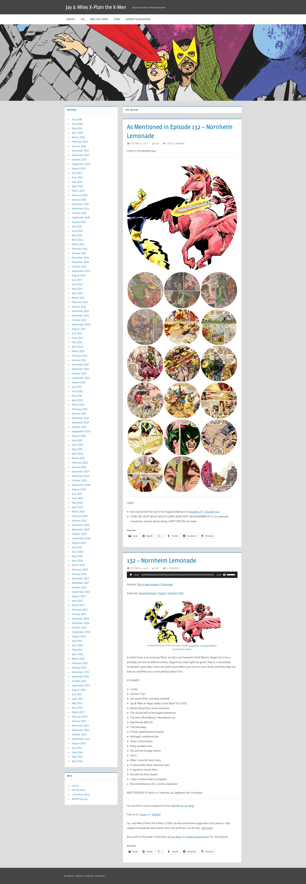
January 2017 (79, 614)
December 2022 (80, 311)
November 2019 (80, 475)
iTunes (143, 814)
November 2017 (80, 582)
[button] (182, 216)
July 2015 (77, 694)
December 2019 (80, 471)
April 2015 (77, 707)
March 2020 (78, 458)
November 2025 (80, 155)
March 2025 (78, 190)
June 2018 (77, 551)
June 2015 (77, 698)
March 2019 (78, 511)
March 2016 (78, 658)
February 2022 (79, 355)
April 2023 (77, 293)
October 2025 (79, 159)
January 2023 (79, 306)
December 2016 (80, 618)
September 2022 (81, 324)
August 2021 (79, 382)
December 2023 (80, 257)
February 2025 (80, 195)
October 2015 (79, 680)
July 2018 (77, 547)
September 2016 (81, 631)
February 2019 (80, 516)
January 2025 (79, 199)
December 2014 (80, 725)
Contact (70, 19)
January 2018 (79, 574)
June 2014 (77, 752)
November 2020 (80, 422)
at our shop (174, 836)
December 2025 (80, 150)
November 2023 (80, 262)
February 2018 (80, 569)
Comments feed (80, 794)
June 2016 (77, 645)
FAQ (83, 19)
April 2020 (77, 453)
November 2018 (80, 529)
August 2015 (79, 689)
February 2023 (79, 302)
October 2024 (79, 213)
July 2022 (77, 333)
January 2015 (79, 721)
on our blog (187, 805)
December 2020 (80, 418)
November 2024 (80, 208)
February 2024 (80, 248)
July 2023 (77, 279)
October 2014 (79, 734)
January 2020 (79, 467)
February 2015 (80, 716)
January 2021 (79, 413)
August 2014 (79, 743)
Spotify (162, 593)
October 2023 (79, 266)
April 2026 (77, 132)
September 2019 (81, 484)
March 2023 (78, 297)
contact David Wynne (197, 836)
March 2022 (78, 351)
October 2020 (79, 426)
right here (206, 828)
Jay (157, 143)
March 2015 (78, 712)
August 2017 (79, 596)
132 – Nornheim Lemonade (161, 560)
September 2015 (81, 685)
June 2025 (77, 177)
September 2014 (81, 738)
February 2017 (79, 609)
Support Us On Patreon (138, 19)
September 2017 (81, 591)
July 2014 (77, 747)
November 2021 (80, 369)
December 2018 (80, 525)
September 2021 (81, 377)
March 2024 (78, 244)
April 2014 (77, 761)
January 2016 (79, 667)
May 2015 (77, 703)
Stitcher (156, 814)
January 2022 (79, 360)
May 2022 (77, 342)
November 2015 (80, 676)
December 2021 (80, 364)
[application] (182, 575)
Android (172, 593)
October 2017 (79, 587)
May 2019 (77, 502)
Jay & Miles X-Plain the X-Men (96, 7)
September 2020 (81, 431)
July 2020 (77, 440)
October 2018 (79, 533)
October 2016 (79, 627)
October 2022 (79, 320)
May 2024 (77, 235)
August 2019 (79, 489)
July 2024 (77, 226)
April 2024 (77, 239)
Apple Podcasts (147, 593)
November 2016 (80, 623)
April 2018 (77, 560)
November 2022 (80, 315)
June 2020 (77, 444)
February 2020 (80, 462)
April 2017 (77, 600)
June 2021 (77, 391)
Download (167, 584)
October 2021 (79, 373)
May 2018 (77, 556)
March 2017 (78, 605)
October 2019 (79, 480)
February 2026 (80, 141)
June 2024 (77, 230)
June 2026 (77, 123)
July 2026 (77, 119)
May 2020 (77, 449)
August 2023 (79, 275)
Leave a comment (176, 143)
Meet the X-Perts (99, 19)
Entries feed (78, 790)
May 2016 (77, 649)
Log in (75, 785)
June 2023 (77, 284)
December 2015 (80, 672)
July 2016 (77, 640)
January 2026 (79, 146)
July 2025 (77, 172)
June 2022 (77, 337)
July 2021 (77, 386)
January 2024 (79, 253)
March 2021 (78, 404)
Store (117, 19)
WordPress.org (79, 798)
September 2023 (81, 270)
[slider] (231, 574)
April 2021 (77, 400)
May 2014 (77, 756)
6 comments (173, 568)
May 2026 (77, 128)
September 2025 (81, 164)
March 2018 (78, 565)
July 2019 (77, 493)
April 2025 (77, 186)
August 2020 (79, 435)
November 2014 (80, 730)
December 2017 (80, 578)
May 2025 (77, 181)
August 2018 (79, 542)
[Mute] (224, 574)
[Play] (131, 574)
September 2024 (81, 217)
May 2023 (77, 288)
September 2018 (81, 538)
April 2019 (77, 507)
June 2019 (77, 498)
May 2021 (77, 395)
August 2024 (79, 221)
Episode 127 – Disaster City (204, 511)
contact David (208, 645)
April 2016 (77, 654)
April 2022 (77, 346)
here (153, 150)
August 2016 (79, 636)
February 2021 (79, 409)
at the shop (194, 645)
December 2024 (80, 204)
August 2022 (79, 328)
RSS (181, 593)
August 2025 (79, 168)
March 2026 (78, 137)
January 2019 (79, 520)
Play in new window (148, 584)
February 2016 (80, 663)
